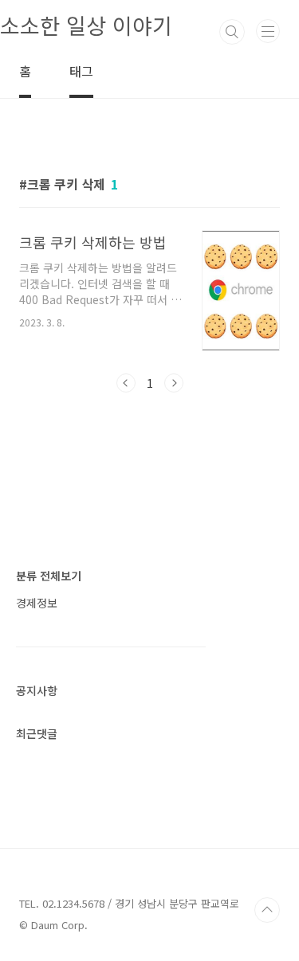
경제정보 (36, 603)
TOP (267, 910)
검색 (232, 32)
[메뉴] (268, 31)
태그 (81, 70)
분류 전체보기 (48, 576)
